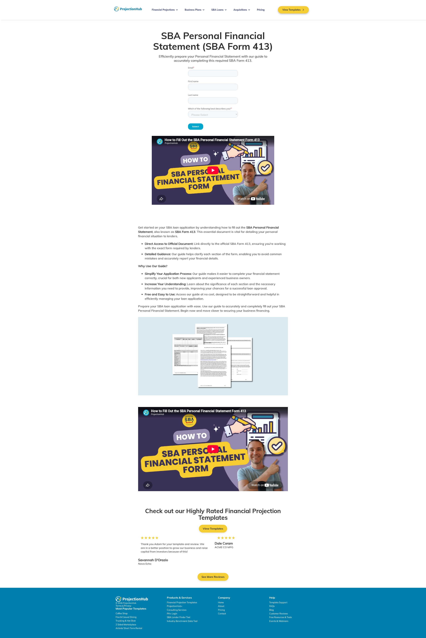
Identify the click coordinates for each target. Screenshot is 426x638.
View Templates (213, 528)
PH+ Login (172, 613)
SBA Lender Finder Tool (178, 617)
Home (221, 602)
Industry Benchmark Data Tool (182, 621)
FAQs (272, 606)
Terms (119, 605)
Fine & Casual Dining (126, 617)
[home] (128, 9)
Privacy (127, 605)
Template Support (278, 602)
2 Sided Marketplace (126, 624)
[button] (164, 10)
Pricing (261, 9)
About (221, 606)
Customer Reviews (278, 613)
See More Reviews (213, 576)
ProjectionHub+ (174, 606)
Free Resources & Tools (280, 617)
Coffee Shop (122, 613)
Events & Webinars (278, 621)
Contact (222, 613)
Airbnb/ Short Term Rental (129, 628)
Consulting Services (176, 610)
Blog (271, 610)
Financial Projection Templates (182, 602)
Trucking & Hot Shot (126, 620)
